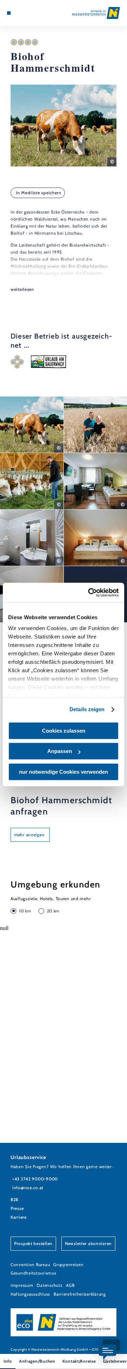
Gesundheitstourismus (33, 1273)
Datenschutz (49, 1285)
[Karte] (19, 13)
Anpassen (59, 751)
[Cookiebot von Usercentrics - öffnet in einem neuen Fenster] (89, 592)
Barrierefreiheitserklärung (80, 1294)
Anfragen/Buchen (37, 1361)
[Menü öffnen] (9, 13)
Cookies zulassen (63, 731)
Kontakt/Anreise (79, 1361)
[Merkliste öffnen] (24, 13)
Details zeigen (86, 709)
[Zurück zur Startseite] (96, 13)
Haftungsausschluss (30, 1294)
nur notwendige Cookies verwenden (63, 772)
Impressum (22, 1285)
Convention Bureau (30, 1264)
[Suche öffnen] (30, 13)
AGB (70, 1285)
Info (8, 1361)
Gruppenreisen (68, 1264)
